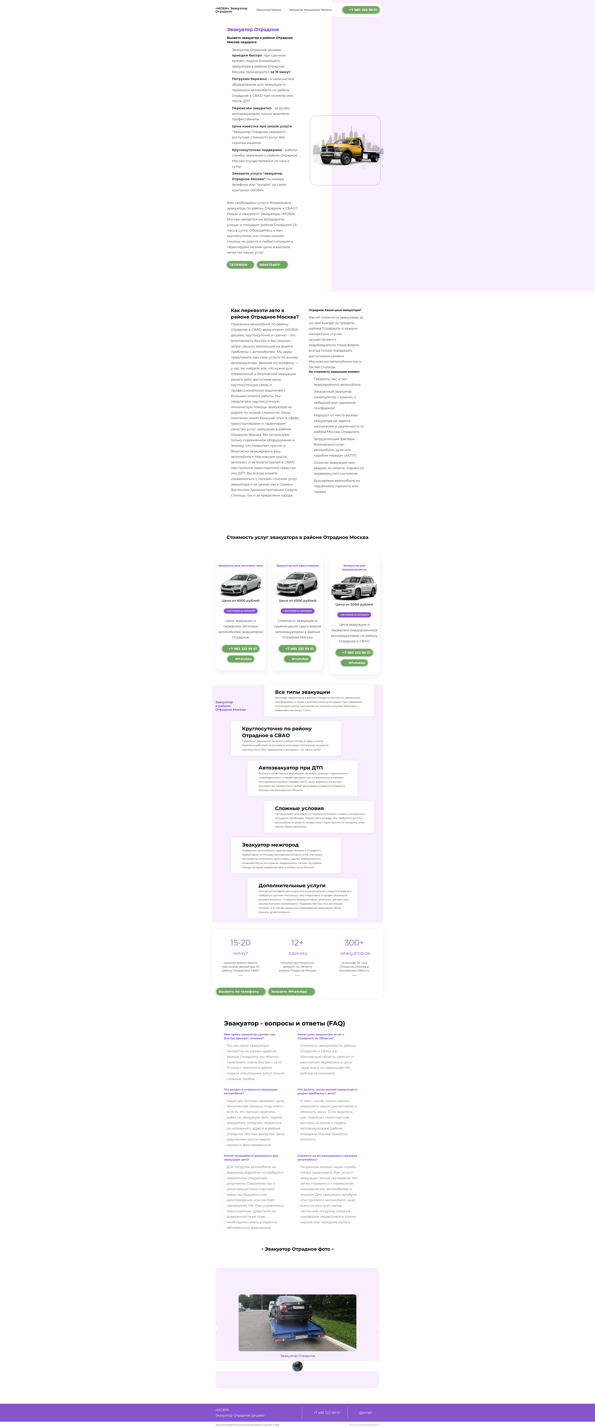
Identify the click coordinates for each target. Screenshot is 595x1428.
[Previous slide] (216, 1328)
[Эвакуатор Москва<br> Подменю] (283, 10)
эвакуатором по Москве (257, 854)
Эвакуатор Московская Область (310, 9)
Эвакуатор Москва (268, 9)
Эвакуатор (241, 132)
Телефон (238, 265)
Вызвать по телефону (239, 991)
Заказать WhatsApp (289, 991)
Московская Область (354, 970)
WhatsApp (269, 265)
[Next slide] (379, 1328)
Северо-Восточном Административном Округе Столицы (264, 489)
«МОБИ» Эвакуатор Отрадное (231, 10)
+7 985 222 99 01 (363, 10)
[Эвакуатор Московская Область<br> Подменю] (334, 10)
